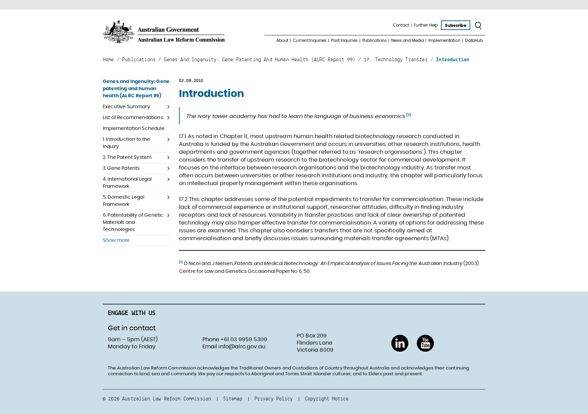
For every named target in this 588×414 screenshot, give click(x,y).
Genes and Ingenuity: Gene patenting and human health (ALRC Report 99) (136, 88)
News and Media (407, 40)
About (282, 40)
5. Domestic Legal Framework (123, 201)
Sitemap (232, 398)
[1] (408, 115)
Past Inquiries (344, 40)
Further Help (426, 25)
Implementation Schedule (134, 128)
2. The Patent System (127, 157)
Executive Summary (126, 106)
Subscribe (455, 25)
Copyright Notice (326, 398)
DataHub (474, 40)
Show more (116, 240)
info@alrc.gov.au (241, 346)
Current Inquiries (309, 40)
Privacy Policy (274, 398)
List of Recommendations (133, 117)
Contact (401, 25)
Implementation (444, 40)
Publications (374, 40)
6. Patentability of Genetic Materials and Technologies (133, 222)
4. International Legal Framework (127, 183)
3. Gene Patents (121, 168)
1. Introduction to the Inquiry (126, 143)
